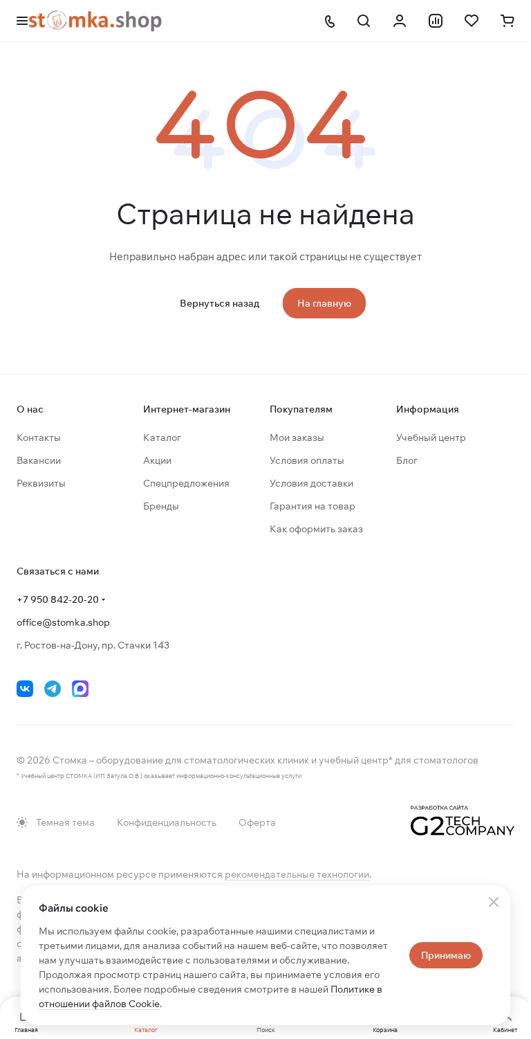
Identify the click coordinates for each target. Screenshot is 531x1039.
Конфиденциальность (166, 822)
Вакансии (39, 460)
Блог (407, 460)
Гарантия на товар (312, 506)
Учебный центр (431, 437)
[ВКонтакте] (25, 688)
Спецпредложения (186, 483)
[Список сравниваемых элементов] (435, 21)
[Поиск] (364, 21)
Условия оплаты (307, 460)
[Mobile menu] (22, 21)
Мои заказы (297, 437)
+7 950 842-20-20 (58, 599)
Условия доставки (311, 483)
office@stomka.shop (63, 622)
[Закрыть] (494, 902)
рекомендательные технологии (297, 874)
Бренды (161, 506)
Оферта (257, 822)
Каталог (162, 437)
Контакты (39, 437)
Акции (157, 460)
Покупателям (301, 409)
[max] (80, 688)
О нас (30, 409)
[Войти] (400, 21)
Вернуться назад (219, 303)
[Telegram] (52, 688)
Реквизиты (41, 483)
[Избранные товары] (471, 21)
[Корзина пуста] (507, 21)
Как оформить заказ (316, 529)
